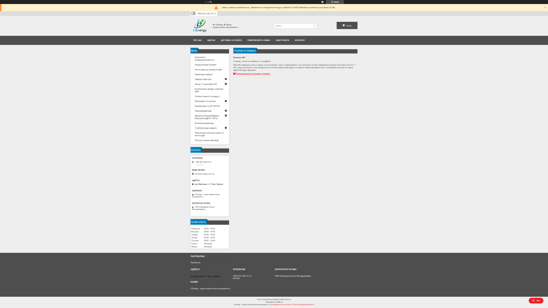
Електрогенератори (204, 123)
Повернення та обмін (258, 40)
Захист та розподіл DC (206, 84)
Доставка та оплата (231, 40)
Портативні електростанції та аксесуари (209, 134)
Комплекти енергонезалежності (204, 58)
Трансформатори (203, 111)
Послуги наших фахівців (207, 140)
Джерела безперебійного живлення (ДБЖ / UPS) (207, 117)
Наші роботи (282, 40)
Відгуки (211, 40)
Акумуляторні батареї (205, 64)
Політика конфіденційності (303, 305)
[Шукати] (314, 25)
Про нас (197, 40)
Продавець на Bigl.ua (274, 302)
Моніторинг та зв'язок (205, 101)
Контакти (300, 40)
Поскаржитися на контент (280, 305)
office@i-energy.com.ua (204, 174)
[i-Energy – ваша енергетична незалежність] (200, 25)
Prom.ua (287, 299)
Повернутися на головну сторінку (253, 74)
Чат (538, 300)
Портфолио (195, 263)
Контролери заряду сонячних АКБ (209, 90)
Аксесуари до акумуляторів (208, 69)
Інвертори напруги (203, 74)
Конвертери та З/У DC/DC (207, 106)
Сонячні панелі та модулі (207, 96)
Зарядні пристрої (203, 79)
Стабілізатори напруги (206, 128)
